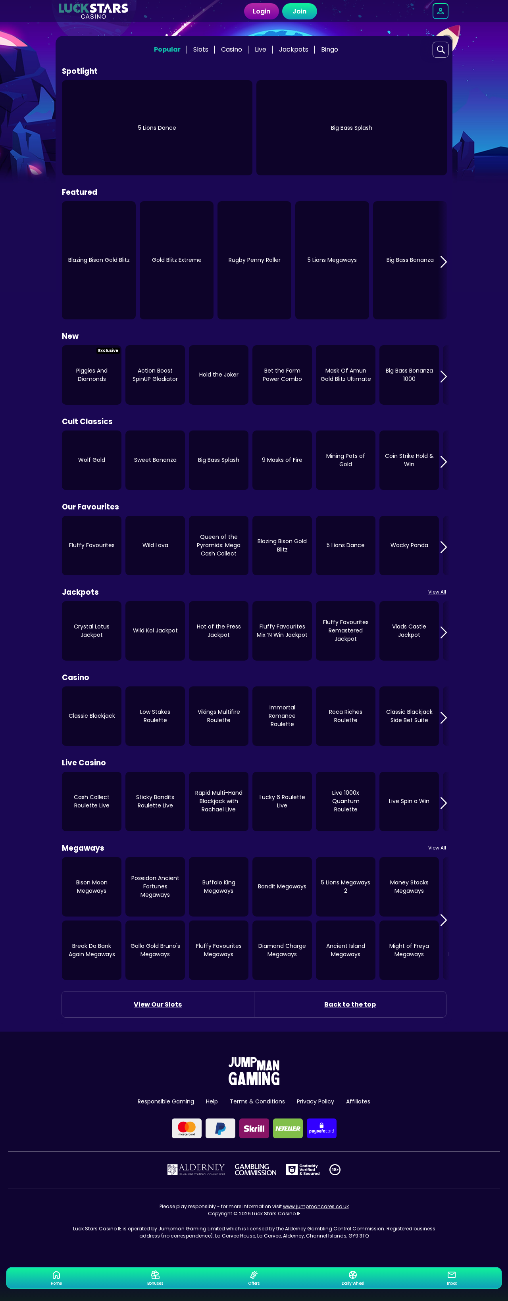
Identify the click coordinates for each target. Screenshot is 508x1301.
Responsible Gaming (166, 1101)
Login (261, 11)
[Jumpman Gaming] (254, 1083)
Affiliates (358, 1101)
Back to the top (350, 1004)
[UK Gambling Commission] (255, 1169)
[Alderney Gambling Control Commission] (196, 1169)
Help (212, 1101)
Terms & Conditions (257, 1101)
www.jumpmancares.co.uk (316, 1206)
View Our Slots (158, 1004)
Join (299, 11)
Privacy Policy (315, 1101)
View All (437, 591)
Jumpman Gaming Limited (191, 1228)
